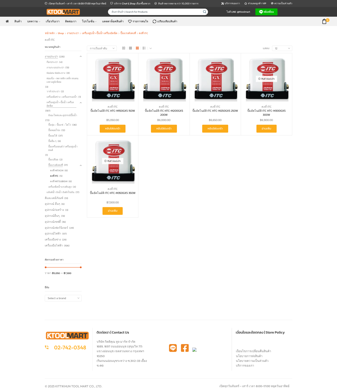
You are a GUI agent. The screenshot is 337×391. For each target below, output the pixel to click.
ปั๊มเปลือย (53, 159)
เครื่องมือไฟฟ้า (54, 245)
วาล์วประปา (53, 91)
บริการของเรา (245, 365)
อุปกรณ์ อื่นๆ (52, 204)
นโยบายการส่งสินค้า (249, 356)
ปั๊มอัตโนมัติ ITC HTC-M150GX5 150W (112, 111)
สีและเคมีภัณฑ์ (54, 198)
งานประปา (73, 33)
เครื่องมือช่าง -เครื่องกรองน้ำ (62, 97)
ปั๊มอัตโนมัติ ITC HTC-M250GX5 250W (215, 111)
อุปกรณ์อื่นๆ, (52, 216)
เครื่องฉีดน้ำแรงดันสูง (60, 187)
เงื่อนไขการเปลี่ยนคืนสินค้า (253, 351)
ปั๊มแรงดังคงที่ (128, 33)
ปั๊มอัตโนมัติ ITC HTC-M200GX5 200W (164, 113)
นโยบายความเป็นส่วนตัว (252, 361)
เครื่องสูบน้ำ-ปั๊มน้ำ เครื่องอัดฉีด (99, 33)
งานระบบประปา (55, 67)
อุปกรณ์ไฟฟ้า (53, 233)
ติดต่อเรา (70, 21)
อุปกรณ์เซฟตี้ (53, 222)
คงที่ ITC (113, 107)
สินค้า (18, 21)
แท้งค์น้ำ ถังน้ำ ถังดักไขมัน (60, 192)
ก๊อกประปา (52, 62)
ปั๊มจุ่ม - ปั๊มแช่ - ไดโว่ (59, 125)
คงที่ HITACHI (56, 170)
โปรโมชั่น (88, 21)
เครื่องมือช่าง (53, 239)
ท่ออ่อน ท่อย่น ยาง (56, 73)
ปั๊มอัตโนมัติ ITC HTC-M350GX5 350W (113, 193)
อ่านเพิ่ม (266, 128)
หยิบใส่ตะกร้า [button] (129, 79)
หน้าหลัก (50, 33)
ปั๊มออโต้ (52, 136)
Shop (61, 33)
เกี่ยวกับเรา (53, 21)
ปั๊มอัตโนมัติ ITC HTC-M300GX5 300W (266, 113)
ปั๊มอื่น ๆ (52, 141)
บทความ (32, 21)
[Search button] (205, 12)
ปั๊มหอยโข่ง (54, 130)
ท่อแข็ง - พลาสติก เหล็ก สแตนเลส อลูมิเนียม (62, 80)
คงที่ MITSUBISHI (58, 181)
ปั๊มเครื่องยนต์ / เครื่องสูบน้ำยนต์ (63, 148)
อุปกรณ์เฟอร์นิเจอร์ (56, 228)
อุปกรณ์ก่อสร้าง (54, 210)
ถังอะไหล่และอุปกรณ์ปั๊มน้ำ (62, 115)
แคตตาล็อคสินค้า (113, 21)
